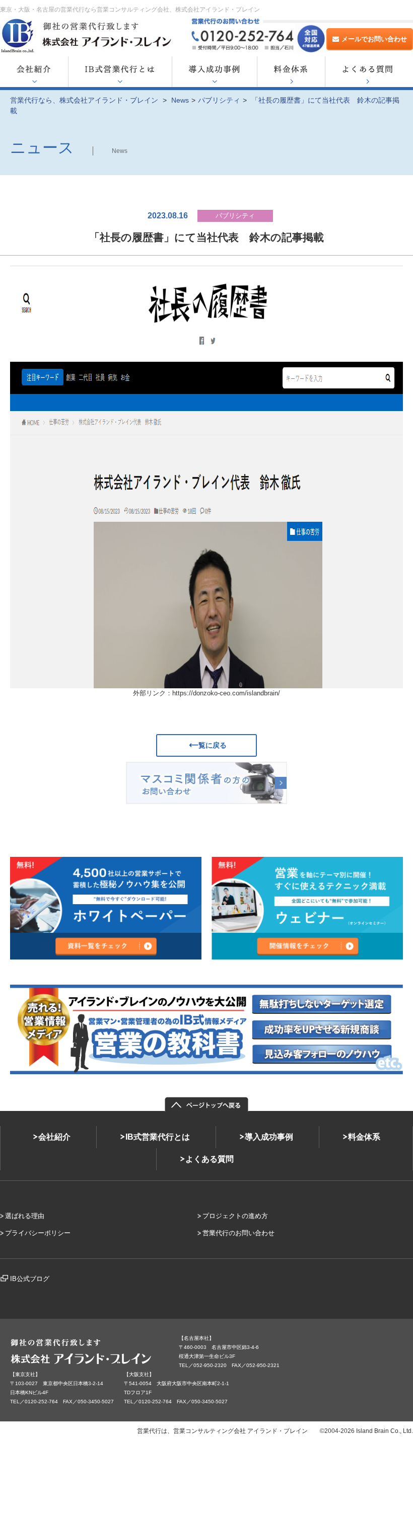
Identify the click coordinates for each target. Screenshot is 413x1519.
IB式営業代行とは (157, 1137)
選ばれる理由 (24, 1216)
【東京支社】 (25, 1374)
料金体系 (364, 1137)
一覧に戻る (209, 745)
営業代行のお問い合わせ (238, 1233)
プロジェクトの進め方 (235, 1216)
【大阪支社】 (139, 1374)
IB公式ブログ (29, 1279)
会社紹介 (54, 1137)
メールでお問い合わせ (374, 39)
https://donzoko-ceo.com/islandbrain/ (226, 693)
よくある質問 (209, 1159)
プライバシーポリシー (38, 1233)
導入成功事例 (269, 1137)
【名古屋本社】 (196, 1338)
